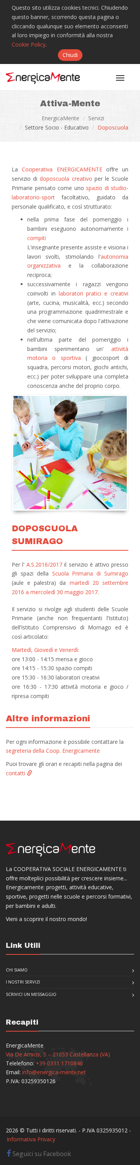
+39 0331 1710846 (59, 1063)
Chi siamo (17, 970)
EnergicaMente (60, 118)
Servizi (96, 118)
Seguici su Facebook (41, 1153)
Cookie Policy (29, 44)
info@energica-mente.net (54, 1072)
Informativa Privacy (31, 1139)
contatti (16, 773)
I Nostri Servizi (23, 982)
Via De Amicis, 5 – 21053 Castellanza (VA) (58, 1054)
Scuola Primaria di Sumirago (90, 573)
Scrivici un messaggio (31, 994)
